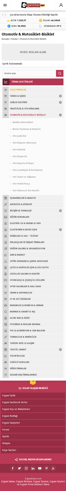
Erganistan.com (33, 478)
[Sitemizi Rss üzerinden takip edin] (53, 468)
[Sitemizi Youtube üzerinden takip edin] (39, 468)
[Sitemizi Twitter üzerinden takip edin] (19, 468)
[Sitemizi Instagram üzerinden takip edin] (26, 468)
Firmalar (14, 39)
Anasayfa (5, 39)
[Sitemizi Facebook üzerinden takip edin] (12, 468)
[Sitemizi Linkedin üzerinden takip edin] (33, 468)
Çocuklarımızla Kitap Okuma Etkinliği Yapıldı (34, 14)
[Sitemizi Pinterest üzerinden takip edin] (46, 468)
